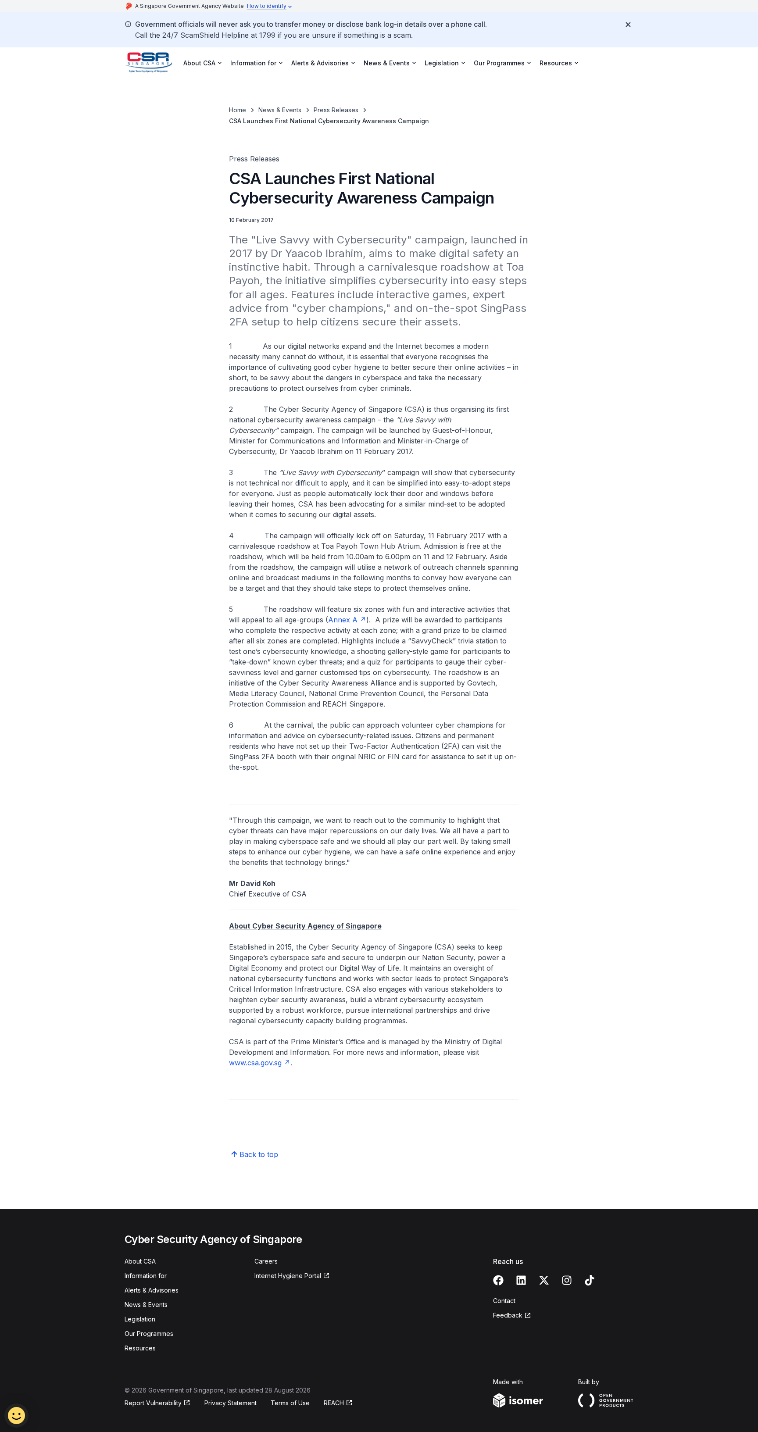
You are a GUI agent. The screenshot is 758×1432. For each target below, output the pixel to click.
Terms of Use (290, 1403)
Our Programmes (149, 1333)
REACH (338, 1403)
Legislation (140, 1319)
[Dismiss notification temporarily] (628, 24)
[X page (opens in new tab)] (544, 1280)
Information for (146, 1275)
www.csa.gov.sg (259, 1062)
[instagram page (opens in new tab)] (566, 1280)
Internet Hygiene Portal (287, 1276)
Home (237, 110)
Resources (140, 1348)
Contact (504, 1300)
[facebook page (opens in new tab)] (498, 1280)
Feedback (512, 1315)
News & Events (279, 110)
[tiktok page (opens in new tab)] (589, 1280)
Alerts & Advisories (152, 1290)
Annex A (347, 619)
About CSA (140, 1261)
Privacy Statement (230, 1403)
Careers (266, 1261)
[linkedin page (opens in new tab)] (521, 1280)
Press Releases (336, 110)
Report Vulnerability (153, 1403)
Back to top (259, 1154)
